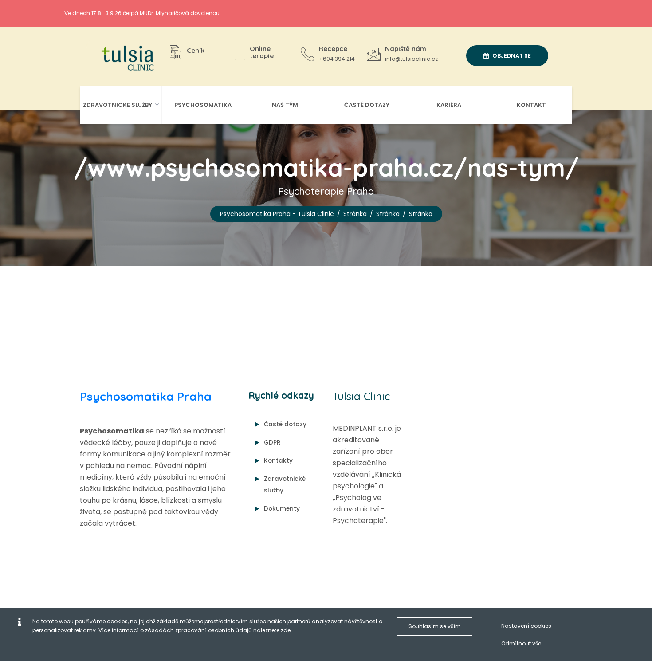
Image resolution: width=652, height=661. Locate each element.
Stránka (355, 213)
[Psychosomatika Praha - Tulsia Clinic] (124, 59)
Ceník (195, 50)
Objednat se (511, 55)
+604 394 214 (337, 59)
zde (286, 630)
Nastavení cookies (526, 626)
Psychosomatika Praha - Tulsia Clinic (277, 213)
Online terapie (262, 52)
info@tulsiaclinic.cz (411, 59)
